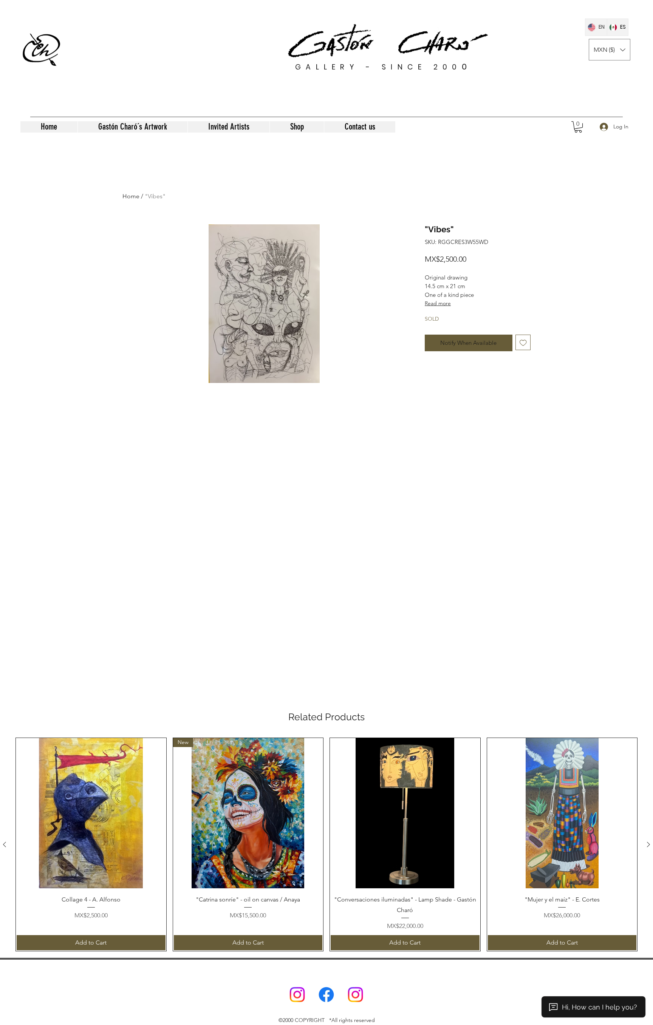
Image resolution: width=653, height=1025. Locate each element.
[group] (326, 844)
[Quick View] (91, 813)
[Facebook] (326, 995)
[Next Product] (648, 844)
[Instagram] (297, 995)
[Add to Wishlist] (523, 342)
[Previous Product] (4, 844)
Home (130, 196)
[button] (609, 49)
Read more (438, 303)
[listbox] (609, 49)
